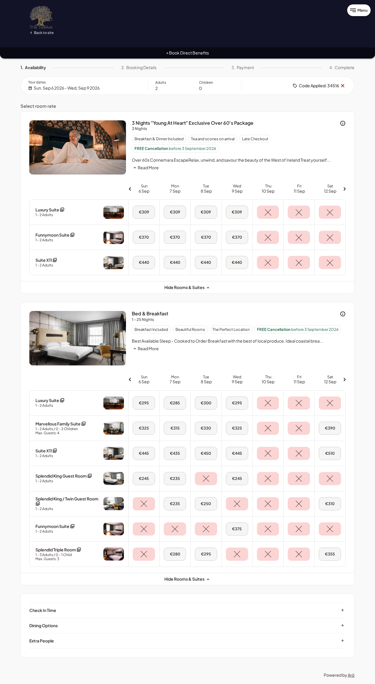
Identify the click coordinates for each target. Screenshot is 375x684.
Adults (160, 82)
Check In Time (186, 610)
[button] (49, 212)
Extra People (186, 641)
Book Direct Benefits (187, 52)
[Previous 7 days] (130, 188)
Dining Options (186, 625)
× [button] (342, 86)
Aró (351, 675)
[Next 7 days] (344, 188)
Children (206, 82)
